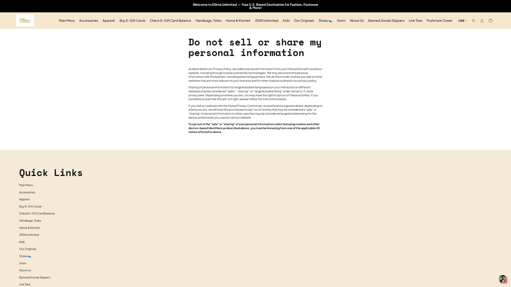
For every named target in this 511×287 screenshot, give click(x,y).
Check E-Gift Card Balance (37, 213)
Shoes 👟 (25, 256)
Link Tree (25, 284)
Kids (22, 242)
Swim (22, 263)
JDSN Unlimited (29, 234)
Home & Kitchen (29, 227)
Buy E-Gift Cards (30, 206)
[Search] (473, 20)
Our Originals (27, 249)
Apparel (24, 199)
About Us (25, 270)
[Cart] (490, 20)
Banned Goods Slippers (34, 277)
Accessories (27, 192)
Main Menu (26, 185)
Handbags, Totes (30, 220)
